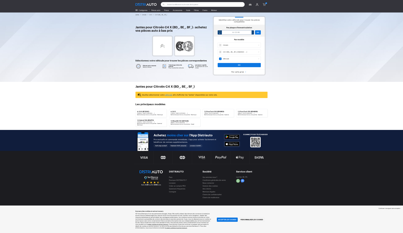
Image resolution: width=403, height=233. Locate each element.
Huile (188, 10)
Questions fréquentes (177, 189)
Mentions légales (209, 191)
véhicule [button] (159, 61)
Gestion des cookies (210, 186)
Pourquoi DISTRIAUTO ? (178, 180)
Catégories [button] (143, 10)
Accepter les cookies (227, 219)
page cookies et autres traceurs (158, 224)
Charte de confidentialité (212, 194)
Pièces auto (155, 10)
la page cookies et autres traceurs (176, 228)
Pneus (166, 10)
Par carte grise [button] (237, 72)
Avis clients (207, 189)
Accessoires (177, 10)
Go (258, 32)
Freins (205, 10)
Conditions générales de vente (214, 180)
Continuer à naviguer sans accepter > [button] (390, 208)
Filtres (196, 10)
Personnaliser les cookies (252, 219)
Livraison (172, 183)
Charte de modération (211, 197)
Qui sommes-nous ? (210, 177)
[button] (250, 4)
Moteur (214, 10)
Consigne (172, 191)
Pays (170, 177)
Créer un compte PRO (177, 186)
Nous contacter (208, 183)
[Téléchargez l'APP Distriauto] (232, 137)
